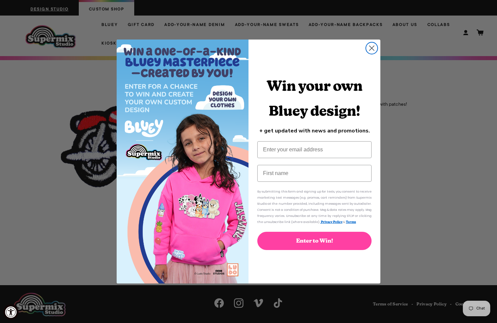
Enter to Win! (314, 241)
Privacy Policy (331, 222)
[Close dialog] (372, 48)
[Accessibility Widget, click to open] (11, 312)
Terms (351, 222)
